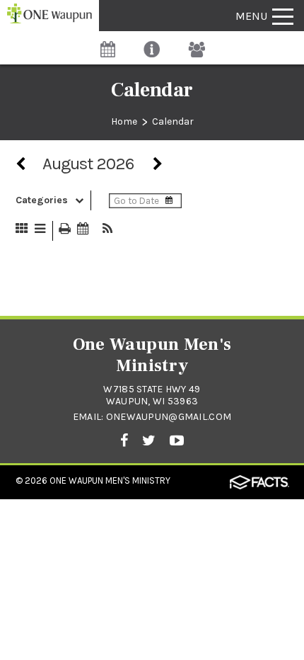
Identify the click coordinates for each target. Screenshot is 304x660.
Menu (251, 16)
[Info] (152, 42)
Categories (42, 200)
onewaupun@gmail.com (168, 417)
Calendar (173, 121)
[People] (197, 42)
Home (124, 121)
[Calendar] (108, 42)
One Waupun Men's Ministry (109, 480)
